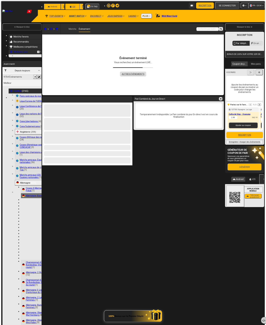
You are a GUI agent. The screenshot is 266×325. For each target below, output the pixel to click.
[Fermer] (261, 179)
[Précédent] (38, 52)
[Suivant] (259, 104)
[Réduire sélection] (35, 77)
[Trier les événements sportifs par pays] (39, 77)
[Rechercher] (221, 29)
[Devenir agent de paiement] (192, 5)
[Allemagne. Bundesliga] (57, 29)
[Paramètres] (244, 5)
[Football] (51, 29)
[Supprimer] (221, 99)
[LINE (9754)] (45, 29)
